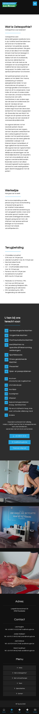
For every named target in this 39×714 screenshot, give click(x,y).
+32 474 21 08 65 (12, 636)
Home (20, 668)
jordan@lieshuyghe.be (28, 636)
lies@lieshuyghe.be (28, 629)
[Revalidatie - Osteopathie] (10, 7)
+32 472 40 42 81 (12, 643)
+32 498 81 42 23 (13, 629)
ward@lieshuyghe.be (28, 650)
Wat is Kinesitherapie (20, 678)
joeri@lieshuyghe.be (28, 643)
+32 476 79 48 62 (12, 650)
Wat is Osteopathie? (20, 673)
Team (20, 683)
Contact (20, 693)
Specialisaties (20, 688)
